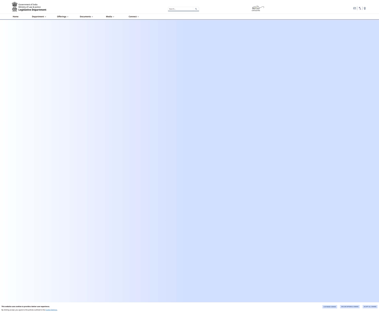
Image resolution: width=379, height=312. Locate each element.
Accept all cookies (370, 306)
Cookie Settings (51, 310)
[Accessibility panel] (365, 8)
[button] (354, 8)
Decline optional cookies (349, 306)
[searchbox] (181, 8)
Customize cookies (330, 307)
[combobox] (360, 8)
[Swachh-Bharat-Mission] (257, 8)
